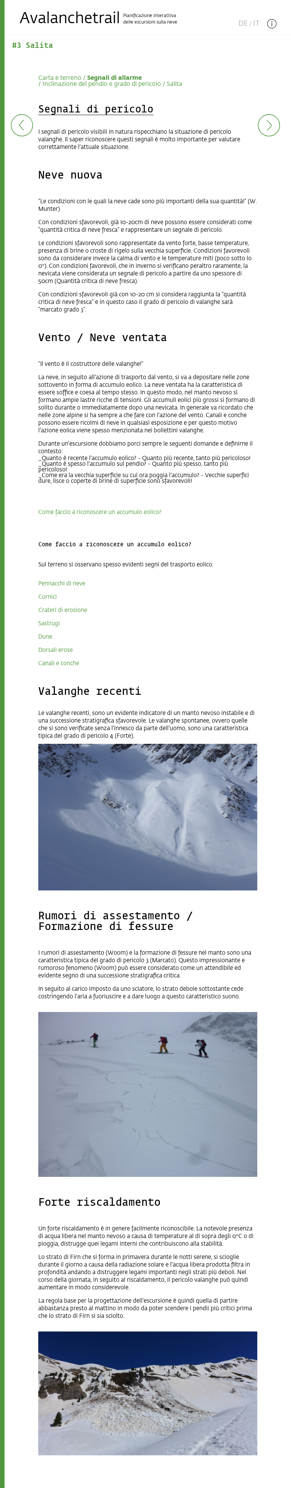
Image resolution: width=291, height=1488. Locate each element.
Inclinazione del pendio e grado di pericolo (101, 84)
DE (243, 23)
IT (256, 23)
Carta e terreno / (62, 78)
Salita (174, 84)
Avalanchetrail (70, 19)
